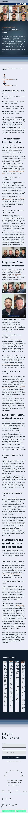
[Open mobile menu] (25, 1)
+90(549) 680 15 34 (15, 785)
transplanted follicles (8, 364)
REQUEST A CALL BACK (14, 757)
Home (3, 68)
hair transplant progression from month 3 (11, 275)
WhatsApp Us (22, 811)
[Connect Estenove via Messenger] (10, 799)
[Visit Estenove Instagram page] (3, 805)
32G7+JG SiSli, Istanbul (16, 780)
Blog (7, 68)
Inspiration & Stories (9, 27)
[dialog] (2, 807)
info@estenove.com (16, 782)
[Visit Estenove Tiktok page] (10, 805)
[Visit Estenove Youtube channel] (6, 805)
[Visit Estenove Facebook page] (16, 805)
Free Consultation (9, 811)
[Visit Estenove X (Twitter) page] (13, 805)
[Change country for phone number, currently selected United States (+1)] (3, 752)
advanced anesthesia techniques (11, 574)
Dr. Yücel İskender (7, 85)
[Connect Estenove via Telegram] (6, 799)
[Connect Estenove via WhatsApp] (3, 799)
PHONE (3, 749)
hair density (20, 605)
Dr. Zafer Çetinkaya (7, 79)
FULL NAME (4, 743)
